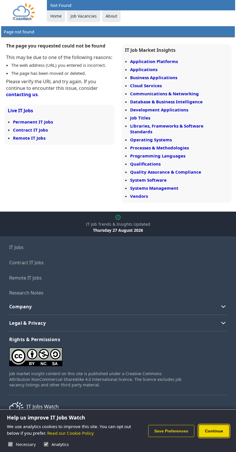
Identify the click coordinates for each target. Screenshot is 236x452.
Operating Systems (151, 140)
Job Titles (140, 118)
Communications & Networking (164, 93)
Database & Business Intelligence (166, 102)
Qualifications (145, 164)
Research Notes (26, 293)
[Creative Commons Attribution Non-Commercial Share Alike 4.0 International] (95, 354)
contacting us (22, 94)
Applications (143, 69)
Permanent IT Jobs (33, 122)
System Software (148, 180)
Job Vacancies (84, 16)
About (111, 16)
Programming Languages (157, 156)
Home (56, 16)
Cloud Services (146, 85)
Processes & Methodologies (159, 148)
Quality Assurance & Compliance (165, 172)
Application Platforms (154, 61)
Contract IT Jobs (30, 130)
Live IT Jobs (20, 110)
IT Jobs (16, 247)
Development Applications (159, 110)
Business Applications (153, 77)
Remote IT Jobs (29, 138)
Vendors (139, 196)
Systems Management (154, 188)
